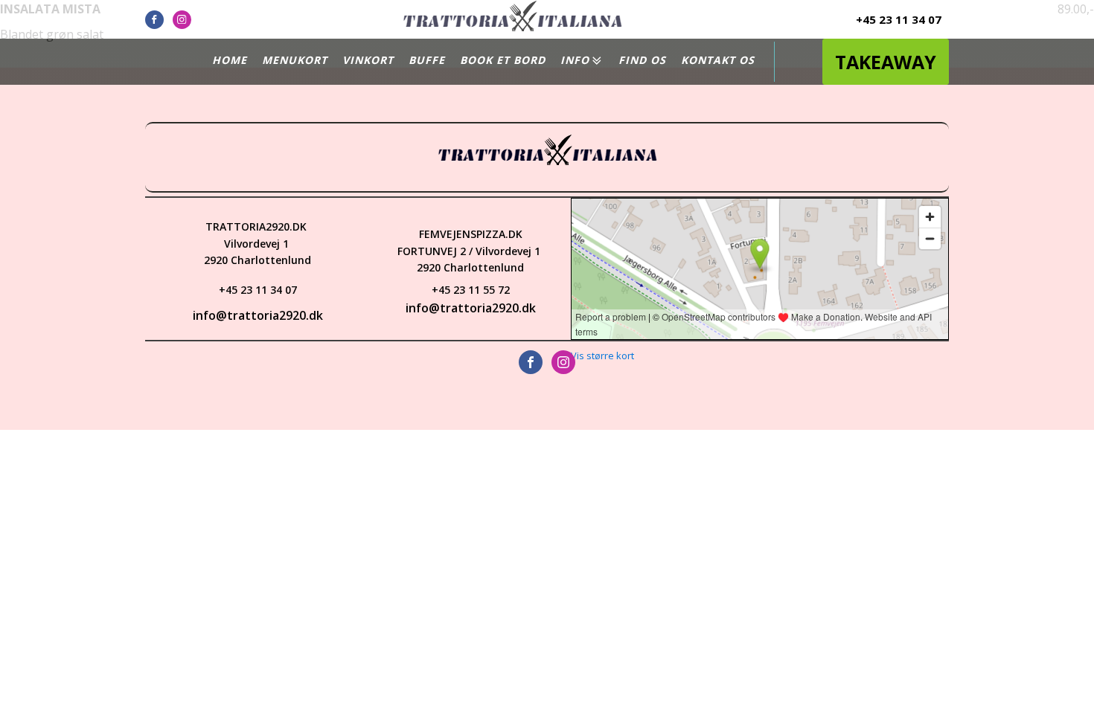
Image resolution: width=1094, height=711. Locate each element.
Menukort (294, 60)
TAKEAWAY (885, 61)
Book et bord (503, 60)
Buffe (427, 60)
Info (574, 60)
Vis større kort (602, 355)
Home (229, 60)
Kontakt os (718, 60)
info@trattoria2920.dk (258, 315)
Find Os (642, 60)
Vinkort (368, 60)
